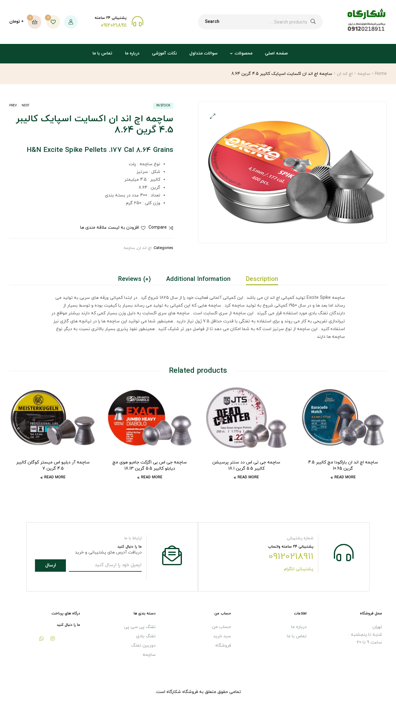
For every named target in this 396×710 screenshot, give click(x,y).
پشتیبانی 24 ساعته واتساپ (290, 546)
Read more (345, 477)
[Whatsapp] (41, 638)
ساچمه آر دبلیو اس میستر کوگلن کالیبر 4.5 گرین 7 (53, 465)
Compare (157, 227)
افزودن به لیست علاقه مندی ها (109, 227)
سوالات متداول (203, 53)
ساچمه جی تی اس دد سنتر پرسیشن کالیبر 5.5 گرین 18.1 (246, 465)
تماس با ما (102, 53)
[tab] (258, 279)
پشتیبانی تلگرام (298, 569)
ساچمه (363, 74)
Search (212, 22)
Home (381, 74)
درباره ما (132, 53)
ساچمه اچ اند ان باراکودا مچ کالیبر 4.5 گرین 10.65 (343, 465)
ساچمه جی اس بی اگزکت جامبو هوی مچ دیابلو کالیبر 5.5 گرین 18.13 (149, 465)
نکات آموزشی (164, 53)
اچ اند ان (345, 74)
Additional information (198, 279)
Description (262, 279)
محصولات (243, 53)
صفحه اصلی (276, 53)
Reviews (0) (134, 279)
